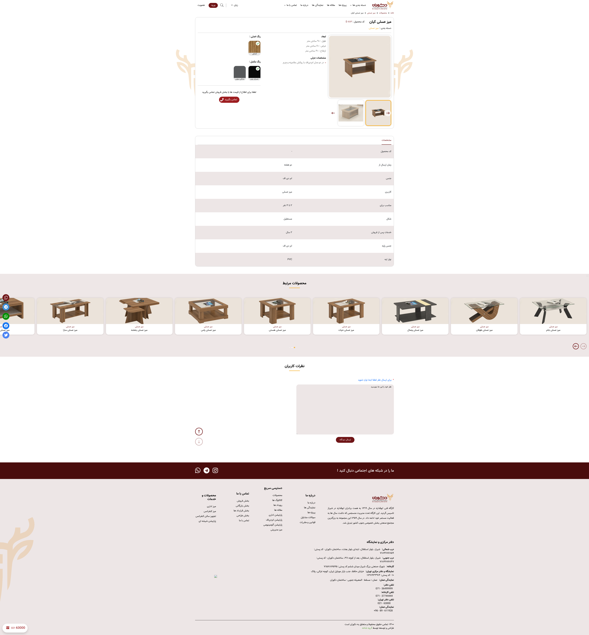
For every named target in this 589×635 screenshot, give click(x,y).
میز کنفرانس (210, 511)
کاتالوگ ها (277, 500)
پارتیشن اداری (275, 515)
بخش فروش (243, 501)
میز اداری (211, 506)
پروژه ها (342, 5)
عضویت (201, 5)
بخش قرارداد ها (241, 511)
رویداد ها (277, 505)
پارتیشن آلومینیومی (272, 525)
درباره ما (304, 5)
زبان (236, 5)
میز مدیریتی (276, 530)
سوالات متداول (308, 517)
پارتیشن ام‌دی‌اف (274, 520)
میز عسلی (371, 13)
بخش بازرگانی (242, 506)
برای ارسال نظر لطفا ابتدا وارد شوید (375, 380)
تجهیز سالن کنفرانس (206, 516)
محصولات (383, 13)
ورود (213, 5)
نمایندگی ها (317, 5)
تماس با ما (244, 521)
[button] (333, 113)
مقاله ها (331, 5)
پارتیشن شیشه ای (207, 521)
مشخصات (386, 140)
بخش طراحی (243, 516)
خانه (392, 13)
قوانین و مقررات (307, 522)
